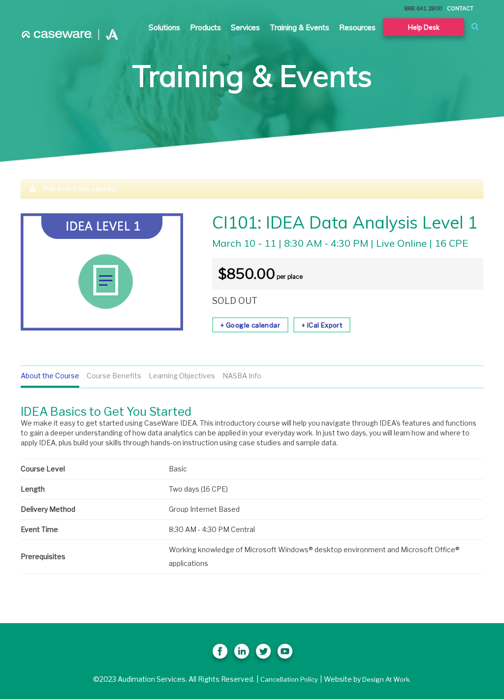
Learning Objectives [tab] (182, 375)
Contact (460, 8)
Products (205, 27)
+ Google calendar (250, 325)
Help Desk (424, 27)
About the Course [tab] (50, 375)
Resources (357, 27)
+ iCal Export (322, 325)
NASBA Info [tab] (241, 375)
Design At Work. (386, 679)
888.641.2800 (423, 8)
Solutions (164, 27)
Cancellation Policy (289, 679)
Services (245, 27)
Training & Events (299, 27)
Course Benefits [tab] (114, 375)
